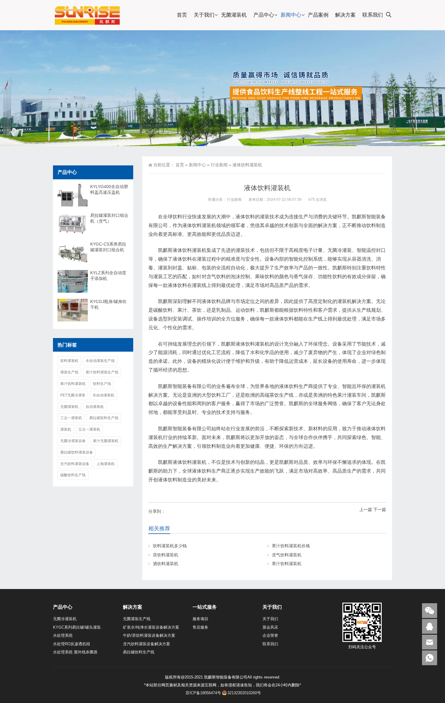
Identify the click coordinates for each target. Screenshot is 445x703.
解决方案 (345, 15)
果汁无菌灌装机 (105, 441)
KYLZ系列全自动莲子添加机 (108, 275)
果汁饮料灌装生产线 (102, 372)
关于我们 (204, 15)
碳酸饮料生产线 (73, 475)
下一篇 (379, 509)
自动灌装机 (95, 407)
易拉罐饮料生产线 (103, 418)
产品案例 (318, 15)
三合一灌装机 (71, 418)
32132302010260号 (244, 693)
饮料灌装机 (69, 361)
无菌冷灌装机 (65, 619)
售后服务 (200, 627)
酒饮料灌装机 (165, 563)
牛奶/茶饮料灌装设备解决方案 (149, 635)
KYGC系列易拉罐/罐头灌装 (77, 627)
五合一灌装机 (89, 429)
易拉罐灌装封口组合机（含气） (109, 218)
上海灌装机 (106, 464)
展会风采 (270, 627)
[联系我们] (429, 626)
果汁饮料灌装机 (287, 563)
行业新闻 (219, 164)
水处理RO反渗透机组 (71, 644)
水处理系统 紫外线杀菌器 (75, 652)
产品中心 (263, 15)
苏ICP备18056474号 (203, 693)
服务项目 (200, 619)
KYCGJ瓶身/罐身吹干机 (108, 304)
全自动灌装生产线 (100, 361)
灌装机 (65, 429)
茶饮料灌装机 (165, 554)
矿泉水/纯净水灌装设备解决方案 (151, 627)
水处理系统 (63, 635)
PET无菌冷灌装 (72, 395)
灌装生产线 (69, 372)
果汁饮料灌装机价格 (291, 545)
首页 (182, 15)
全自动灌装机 (103, 395)
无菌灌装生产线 (136, 619)
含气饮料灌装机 (287, 554)
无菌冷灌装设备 (73, 441)
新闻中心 (291, 15)
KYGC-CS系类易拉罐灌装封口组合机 (108, 247)
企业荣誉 (270, 635)
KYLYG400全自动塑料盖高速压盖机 (109, 189)
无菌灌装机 (234, 15)
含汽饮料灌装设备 (74, 464)
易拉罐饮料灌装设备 (76, 452)
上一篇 (365, 509)
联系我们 (372, 15)
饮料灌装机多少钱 (170, 545)
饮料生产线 (102, 384)
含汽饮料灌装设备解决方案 (146, 644)
